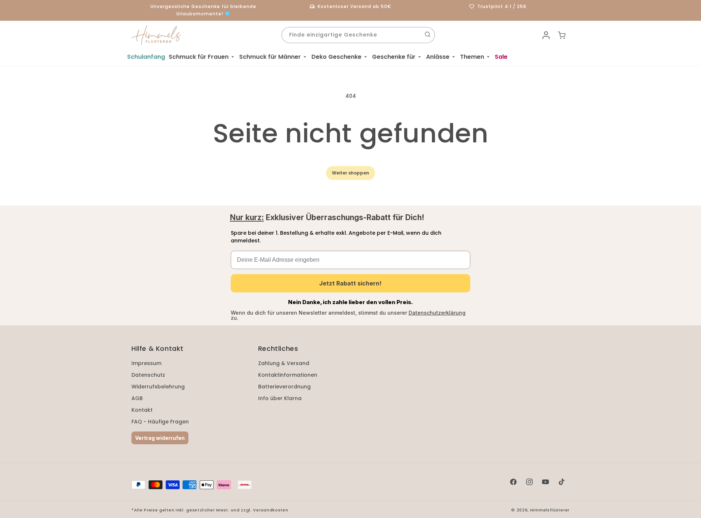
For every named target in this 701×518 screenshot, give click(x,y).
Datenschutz (148, 375)
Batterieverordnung (284, 386)
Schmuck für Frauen (199, 57)
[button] (202, 57)
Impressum (146, 363)
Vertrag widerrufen (160, 438)
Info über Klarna (280, 398)
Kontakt (142, 410)
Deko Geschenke (336, 57)
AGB (137, 398)
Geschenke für (393, 57)
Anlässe (437, 57)
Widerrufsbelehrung (158, 386)
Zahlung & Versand (283, 363)
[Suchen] (427, 34)
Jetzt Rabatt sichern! (350, 283)
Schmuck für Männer (270, 57)
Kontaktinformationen (287, 375)
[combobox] (358, 35)
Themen (472, 57)
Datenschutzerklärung (437, 313)
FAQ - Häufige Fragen (160, 421)
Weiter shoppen (350, 173)
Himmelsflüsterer (550, 510)
